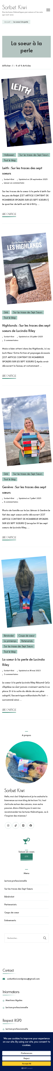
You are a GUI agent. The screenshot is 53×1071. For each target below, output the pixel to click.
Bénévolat (9, 635)
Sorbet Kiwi (14, 7)
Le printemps (10, 641)
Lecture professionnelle (15, 880)
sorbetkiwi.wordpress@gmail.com (23, 978)
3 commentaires (11, 674)
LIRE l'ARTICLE (9, 214)
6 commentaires (11, 502)
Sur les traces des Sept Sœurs (33, 155)
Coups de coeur (26, 635)
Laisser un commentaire (14, 183)
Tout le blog (9, 160)
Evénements (10, 920)
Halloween (9, 155)
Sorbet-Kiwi (9, 179)
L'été (6, 312)
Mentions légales (14, 1000)
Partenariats (27, 641)
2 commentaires (11, 340)
